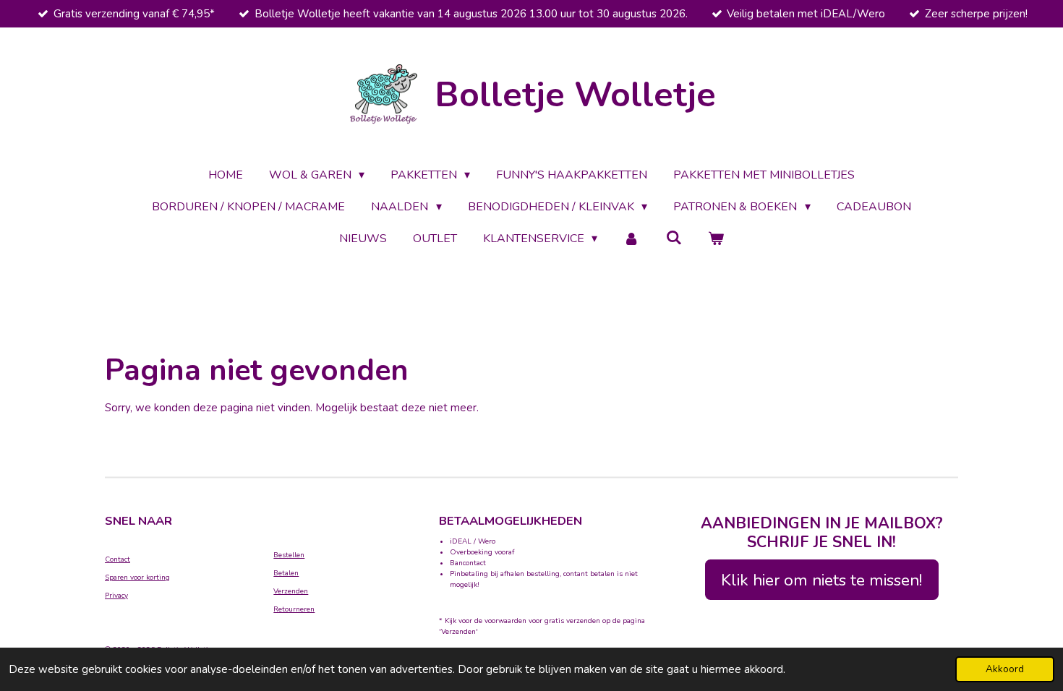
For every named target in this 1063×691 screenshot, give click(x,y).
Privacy (116, 596)
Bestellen (288, 555)
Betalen (286, 573)
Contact (117, 559)
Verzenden (290, 591)
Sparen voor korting (137, 577)
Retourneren (294, 609)
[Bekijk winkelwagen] (716, 238)
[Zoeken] (674, 237)
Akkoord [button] (1005, 669)
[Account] (631, 238)
